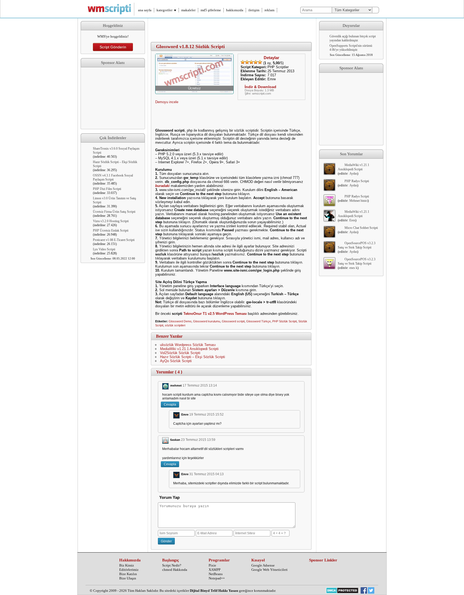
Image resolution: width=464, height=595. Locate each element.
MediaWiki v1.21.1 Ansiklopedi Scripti (189, 349)
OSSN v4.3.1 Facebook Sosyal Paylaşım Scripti (113, 177)
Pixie (212, 565)
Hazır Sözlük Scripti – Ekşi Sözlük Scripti (192, 357)
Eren (352, 220)
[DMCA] (342, 591)
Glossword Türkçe (258, 321)
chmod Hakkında (174, 570)
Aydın (353, 173)
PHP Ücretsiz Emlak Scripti (110, 230)
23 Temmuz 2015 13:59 (198, 440)
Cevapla (170, 404)
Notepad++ (217, 578)
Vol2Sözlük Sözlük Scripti (180, 353)
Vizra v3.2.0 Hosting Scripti (111, 221)
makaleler (188, 10)
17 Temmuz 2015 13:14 (200, 385)
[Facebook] (364, 591)
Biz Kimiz (126, 565)
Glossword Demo (180, 321)
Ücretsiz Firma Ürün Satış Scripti (114, 212)
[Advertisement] (113, 98)
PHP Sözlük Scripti (284, 321)
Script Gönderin (113, 47)
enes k (353, 268)
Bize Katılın (128, 574)
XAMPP (214, 570)
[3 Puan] (251, 62)
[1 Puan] (243, 62)
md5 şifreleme (211, 10)
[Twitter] (371, 591)
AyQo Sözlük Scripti (176, 361)
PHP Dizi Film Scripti (107, 189)
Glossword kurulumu (206, 321)
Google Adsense (263, 565)
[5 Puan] (260, 62)
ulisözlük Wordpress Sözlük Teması (188, 345)
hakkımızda (234, 10)
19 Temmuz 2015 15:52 (206, 414)
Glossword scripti (233, 321)
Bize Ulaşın (127, 578)
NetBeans (216, 574)
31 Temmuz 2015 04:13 (206, 474)
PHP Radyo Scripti (357, 181)
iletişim (253, 10)
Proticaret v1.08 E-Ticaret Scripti (114, 240)
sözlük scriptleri (175, 325)
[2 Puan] (247, 62)
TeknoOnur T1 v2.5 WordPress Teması (215, 314)
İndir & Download (260, 87)
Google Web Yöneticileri (269, 570)
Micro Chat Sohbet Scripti (361, 228)
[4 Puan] (255, 62)
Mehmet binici (358, 201)
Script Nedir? (171, 565)
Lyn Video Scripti (104, 249)
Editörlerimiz (129, 570)
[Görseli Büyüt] (194, 92)
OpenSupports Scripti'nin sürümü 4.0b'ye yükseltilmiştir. (350, 48)
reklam (269, 10)
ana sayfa (144, 10)
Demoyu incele (166, 102)
